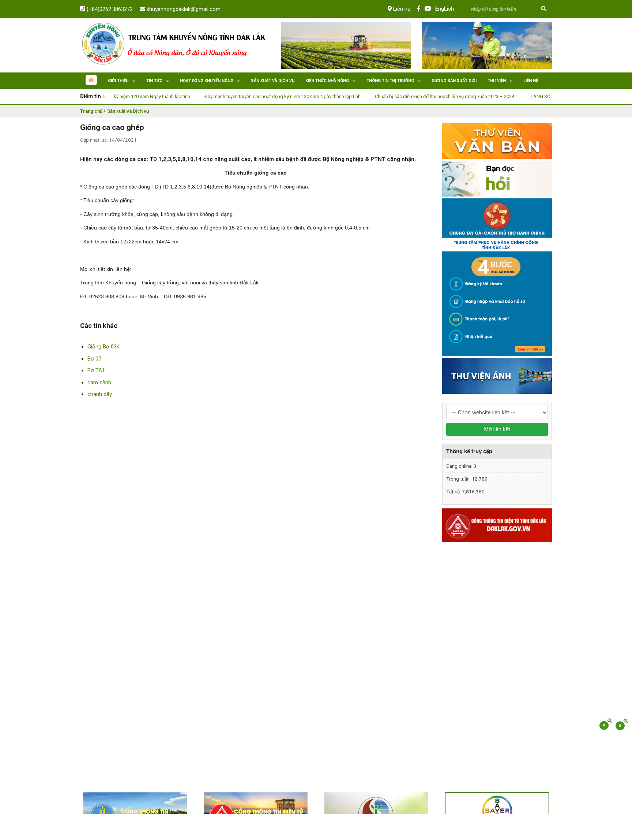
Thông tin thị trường (390, 80)
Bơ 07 (94, 358)
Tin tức (154, 80)
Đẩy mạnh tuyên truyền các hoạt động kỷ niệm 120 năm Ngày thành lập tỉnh (260, 96)
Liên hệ (401, 8)
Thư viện (497, 80)
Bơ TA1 (96, 370)
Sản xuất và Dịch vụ (128, 111)
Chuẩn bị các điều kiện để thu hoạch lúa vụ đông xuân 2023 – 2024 (422, 96)
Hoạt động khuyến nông (206, 80)
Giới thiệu (118, 80)
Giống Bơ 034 (103, 346)
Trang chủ (91, 111)
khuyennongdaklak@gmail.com (183, 9)
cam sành (99, 382)
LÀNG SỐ (518, 96)
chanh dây (99, 394)
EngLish (444, 8)
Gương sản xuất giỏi (454, 80)
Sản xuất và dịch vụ (272, 80)
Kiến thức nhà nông (327, 80)
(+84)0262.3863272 (109, 9)
